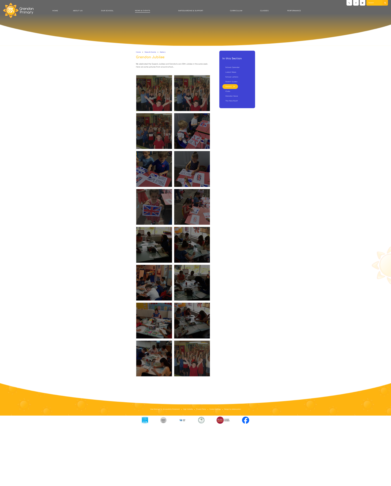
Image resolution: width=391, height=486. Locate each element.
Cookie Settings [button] (215, 409)
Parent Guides (231, 82)
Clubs (227, 91)
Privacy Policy (201, 409)
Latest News (230, 72)
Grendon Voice (231, 96)
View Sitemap (155, 409)
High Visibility (188, 409)
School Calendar (232, 67)
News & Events (150, 52)
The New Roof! (231, 101)
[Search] (385, 3)
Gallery (162, 52)
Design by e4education (232, 409)
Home (138, 52)
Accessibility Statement (171, 409)
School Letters (231, 77)
